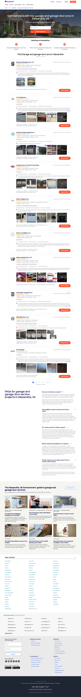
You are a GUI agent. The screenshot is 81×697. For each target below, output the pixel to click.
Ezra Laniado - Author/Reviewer (61, 510)
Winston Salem (33, 599)
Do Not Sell (41, 687)
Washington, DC (62, 630)
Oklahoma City (33, 608)
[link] (40, 64)
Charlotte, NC (28, 618)
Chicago (7, 606)
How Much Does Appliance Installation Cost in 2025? (13, 514)
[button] (21, 82)
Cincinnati (31, 602)
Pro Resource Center (35, 662)
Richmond (55, 595)
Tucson (6, 565)
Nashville (55, 574)
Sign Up (73, 1)
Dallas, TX (60, 618)
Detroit (31, 570)
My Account (57, 641)
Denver (7, 586)
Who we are (57, 660)
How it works (57, 658)
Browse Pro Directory (35, 643)
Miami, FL (60, 621)
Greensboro (32, 595)
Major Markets (10, 557)
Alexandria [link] (14, 7)
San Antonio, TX (62, 627)
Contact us (57, 668)
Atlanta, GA (11, 618)
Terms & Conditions (48, 689)
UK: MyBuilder (57, 683)
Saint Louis (31, 581)
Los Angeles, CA (45, 621)
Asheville (31, 590)
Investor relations (58, 666)
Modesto (7, 574)
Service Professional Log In (37, 658)
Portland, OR (28, 627)
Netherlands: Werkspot (48, 683)
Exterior (11, 4)
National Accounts (35, 666)
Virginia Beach (56, 597)
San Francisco (8, 581)
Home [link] (6, 7)
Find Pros (33, 641)
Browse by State (19, 615)
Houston (55, 586)
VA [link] (9, 7)
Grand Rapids (32, 572)
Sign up (13, 654)
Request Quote (65, 90)
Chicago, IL (44, 618)
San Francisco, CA (29, 630)
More (24, 4)
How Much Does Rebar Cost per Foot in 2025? (16, 541)
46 (48, 382)
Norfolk (55, 593)
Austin (54, 577)
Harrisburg (56, 563)
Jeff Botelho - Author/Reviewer (37, 510)
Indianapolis (8, 608)
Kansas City (32, 579)
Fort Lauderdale (9, 593)
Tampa (6, 602)
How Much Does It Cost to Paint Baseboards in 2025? (38, 541)
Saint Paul (31, 577)
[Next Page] (51, 382)
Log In (66, 1)
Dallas (54, 579)
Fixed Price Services (35, 645)
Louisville (31, 561)
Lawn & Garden (17, 4)
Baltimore (31, 565)
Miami (6, 597)
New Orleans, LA (45, 624)
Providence (56, 570)
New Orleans (32, 563)
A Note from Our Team (59, 651)
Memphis (55, 572)
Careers (56, 662)
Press (56, 664)
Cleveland (31, 604)
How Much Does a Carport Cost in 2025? (63, 514)
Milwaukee (56, 604)
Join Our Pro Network (36, 660)
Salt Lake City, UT (45, 627)
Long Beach (8, 570)
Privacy (33, 687)
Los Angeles (8, 572)
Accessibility (46, 687)
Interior (6, 4)
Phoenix (7, 563)
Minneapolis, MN (29, 624)
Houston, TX (28, 621)
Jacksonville (8, 595)
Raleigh (31, 597)
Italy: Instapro (40, 683)
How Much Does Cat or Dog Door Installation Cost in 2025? (63, 541)
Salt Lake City (56, 590)
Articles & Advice (30, 4)
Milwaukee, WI (11, 624)
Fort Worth (56, 583)
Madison (55, 602)
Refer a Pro (57, 647)
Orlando (7, 599)
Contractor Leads (35, 664)
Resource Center (58, 645)
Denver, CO (11, 621)
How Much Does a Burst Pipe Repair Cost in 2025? (39, 513)
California (37, 687)
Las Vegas (31, 583)
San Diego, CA (11, 630)
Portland (55, 561)
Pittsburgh (55, 568)
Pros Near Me (57, 649)
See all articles (70, 488)
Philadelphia (56, 565)
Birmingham (8, 561)
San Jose (7, 583)
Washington (8, 590)
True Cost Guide (58, 643)
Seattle (55, 599)
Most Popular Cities (9, 615)
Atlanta (7, 604)
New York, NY (61, 624)
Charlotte (31, 593)
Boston (31, 568)
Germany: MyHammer (33, 683)
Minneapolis (32, 574)
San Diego (7, 579)
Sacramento (8, 577)
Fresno (6, 568)
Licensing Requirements (60, 653)
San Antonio (56, 588)
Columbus (31, 606)
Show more (68, 110)
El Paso (55, 581)
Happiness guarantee (59, 670)
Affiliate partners (58, 672)
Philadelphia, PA (12, 627)
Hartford (7, 588)
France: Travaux (24, 683)
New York (31, 588)
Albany (30, 586)
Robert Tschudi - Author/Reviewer (13, 510)
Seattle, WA (44, 630)
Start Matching (40, 31)
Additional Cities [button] (8, 633)
